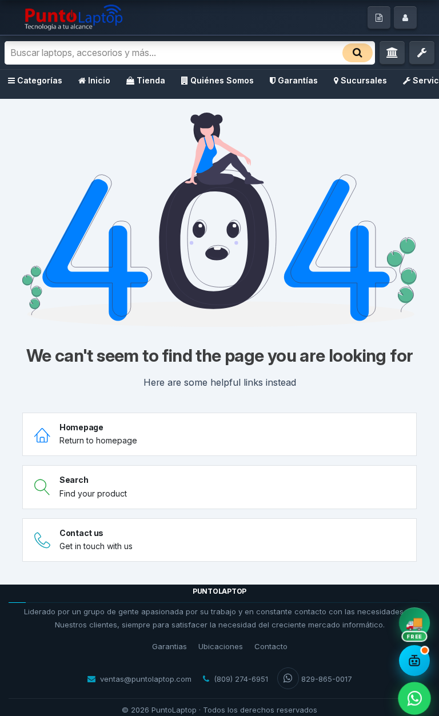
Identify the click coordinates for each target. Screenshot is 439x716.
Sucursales (364, 80)
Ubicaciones (220, 646)
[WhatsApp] (414, 698)
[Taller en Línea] (421, 53)
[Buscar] (357, 52)
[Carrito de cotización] (379, 17)
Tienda (151, 80)
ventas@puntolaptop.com (145, 678)
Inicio (99, 80)
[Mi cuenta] (405, 17)
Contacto (271, 646)
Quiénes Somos (222, 80)
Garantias (169, 646)
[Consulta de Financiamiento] (392, 53)
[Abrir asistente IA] (414, 660)
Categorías (39, 80)
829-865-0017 (326, 678)
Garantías (298, 80)
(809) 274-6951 (241, 678)
